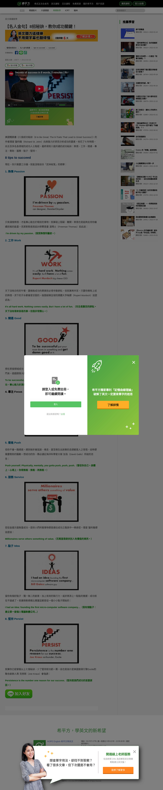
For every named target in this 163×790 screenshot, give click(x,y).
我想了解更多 (118, 770)
